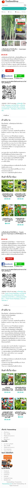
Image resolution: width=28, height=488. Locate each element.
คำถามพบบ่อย (7, 449)
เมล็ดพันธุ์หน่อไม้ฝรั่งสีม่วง (8, 297)
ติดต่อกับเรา (7, 439)
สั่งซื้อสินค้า (10, 70)
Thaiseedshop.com (7, 484)
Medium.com (7, 480)
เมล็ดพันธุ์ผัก (20, 103)
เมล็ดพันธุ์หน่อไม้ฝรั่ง (19, 295)
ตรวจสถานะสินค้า (8, 444)
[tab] (6, 115)
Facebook (6, 471)
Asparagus (8, 105)
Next (26, 43)
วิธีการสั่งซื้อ (7, 434)
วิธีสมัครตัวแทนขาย (9, 436)
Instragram (6, 473)
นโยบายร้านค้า (8, 451)
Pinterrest (6, 474)
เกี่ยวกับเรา (7, 432)
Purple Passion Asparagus (12, 293)
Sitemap (6, 476)
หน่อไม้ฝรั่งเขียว (15, 105)
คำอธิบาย (6, 115)
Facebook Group (8, 478)
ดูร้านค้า (6, 437)
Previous (1, 43)
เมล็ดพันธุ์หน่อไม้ (8, 295)
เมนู (3, 8)
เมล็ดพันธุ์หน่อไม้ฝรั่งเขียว (12, 107)
